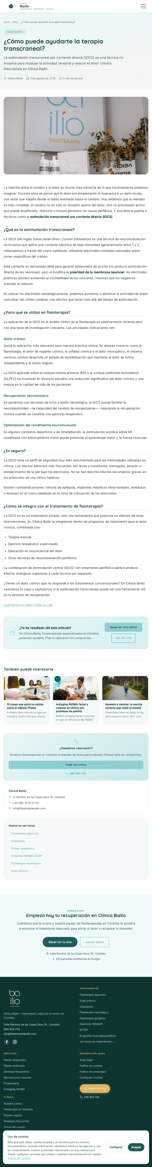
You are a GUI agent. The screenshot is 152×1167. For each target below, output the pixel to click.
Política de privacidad (93, 1071)
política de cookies (19, 1158)
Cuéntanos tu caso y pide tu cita (28, 605)
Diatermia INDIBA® (91, 1023)
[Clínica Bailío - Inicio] (38, 998)
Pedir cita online (76, 764)
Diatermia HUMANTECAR (26, 855)
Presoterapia (11, 1083)
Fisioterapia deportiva (24, 833)
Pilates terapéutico (22, 848)
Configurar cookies (91, 1077)
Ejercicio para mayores (17, 1077)
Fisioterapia (14, 31)
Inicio (7, 22)
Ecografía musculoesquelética (98, 1035)
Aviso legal (86, 1059)
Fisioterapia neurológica (26, 863)
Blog (15, 22)
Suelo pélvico (19, 870)
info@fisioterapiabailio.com (20, 1033)
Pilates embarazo (14, 1065)
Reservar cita (97, 1088)
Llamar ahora (95, 942)
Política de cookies (91, 1065)
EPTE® (84, 1029)
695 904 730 (123, 638)
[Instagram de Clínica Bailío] (15, 1042)
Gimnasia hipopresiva (16, 1071)
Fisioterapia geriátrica (93, 1018)
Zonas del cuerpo (14, 1126)
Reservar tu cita (60, 942)
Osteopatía (18, 841)
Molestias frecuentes (16, 1121)
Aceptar (136, 1147)
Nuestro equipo (13, 1115)
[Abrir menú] (143, 6)
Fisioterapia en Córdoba (18, 1109)
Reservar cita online (123, 627)
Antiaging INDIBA (14, 1089)
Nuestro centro (13, 1103)
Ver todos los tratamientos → (97, 1041)
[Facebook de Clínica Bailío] (7, 1042)
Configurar (116, 1147)
